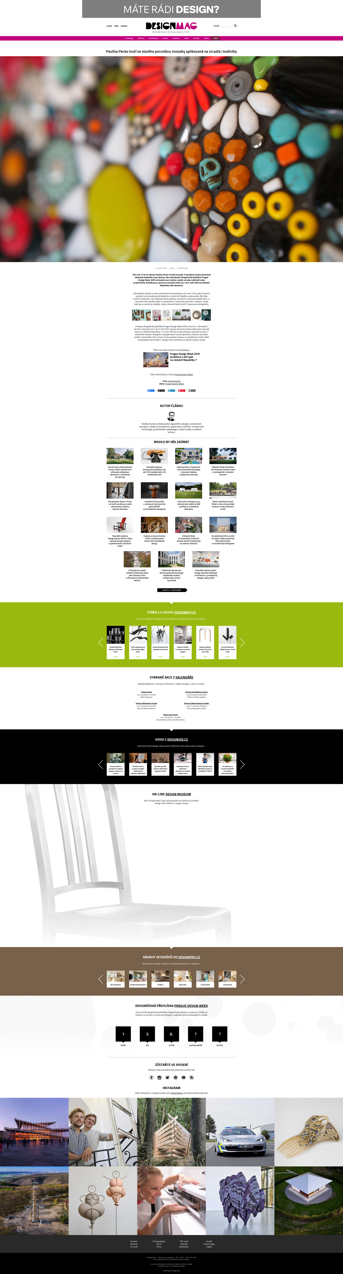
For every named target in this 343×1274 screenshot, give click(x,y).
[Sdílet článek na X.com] (161, 390)
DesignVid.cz (177, 739)
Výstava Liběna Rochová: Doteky (196, 703)
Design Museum (178, 794)
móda (186, 38)
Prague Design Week (183, 374)
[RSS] (191, 1077)
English (209, 1246)
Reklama (134, 1243)
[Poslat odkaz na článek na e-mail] (192, 390)
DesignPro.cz (189, 957)
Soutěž (209, 1241)
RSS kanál (184, 1241)
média (206, 38)
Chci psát (134, 1246)
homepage (129, 38)
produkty (176, 38)
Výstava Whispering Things (146, 703)
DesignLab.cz (176, 1271)
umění (215, 38)
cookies (190, 1264)
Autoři (159, 1243)
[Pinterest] (175, 1077)
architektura (153, 38)
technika (196, 38)
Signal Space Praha (170, 715)
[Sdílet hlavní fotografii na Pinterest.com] (181, 390)
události (141, 38)
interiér (165, 38)
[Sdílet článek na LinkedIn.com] (171, 390)
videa (116, 26)
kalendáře (184, 677)
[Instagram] (159, 1077)
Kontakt (133, 1241)
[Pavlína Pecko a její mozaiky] (171, 159)
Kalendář (184, 1243)
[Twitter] (167, 1077)
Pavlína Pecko (174, 381)
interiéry (124, 26)
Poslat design (209, 1243)
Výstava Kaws (146, 692)
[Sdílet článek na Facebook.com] (151, 390)
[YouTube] (183, 1077)
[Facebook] (151, 1077)
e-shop (109, 26)
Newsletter (184, 1246)
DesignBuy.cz (185, 612)
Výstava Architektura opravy (196, 692)
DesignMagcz (177, 1093)
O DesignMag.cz (159, 1241)
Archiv (159, 1246)
